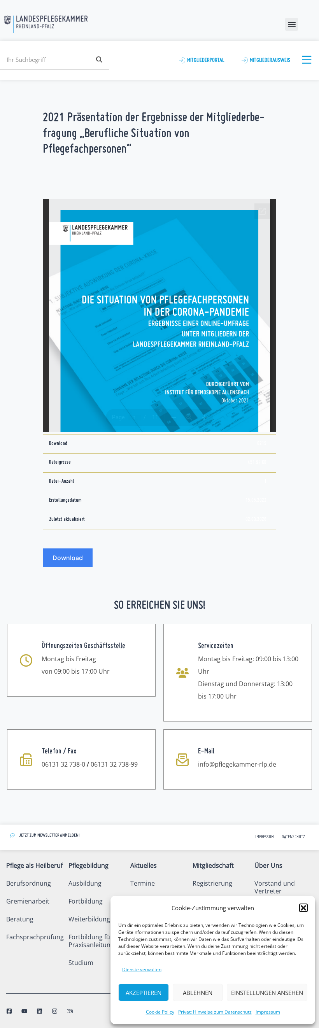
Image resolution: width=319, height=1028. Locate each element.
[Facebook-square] (9, 1011)
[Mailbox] (70, 1011)
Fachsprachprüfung (35, 937)
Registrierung (212, 883)
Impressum (268, 1012)
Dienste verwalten (141, 969)
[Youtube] (24, 1011)
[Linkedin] (39, 1011)
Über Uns (268, 865)
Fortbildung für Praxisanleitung (91, 941)
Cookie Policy (160, 1012)
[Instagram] (55, 1011)
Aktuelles (143, 865)
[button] (303, 908)
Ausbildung (85, 883)
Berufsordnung (28, 883)
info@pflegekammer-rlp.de (237, 764)
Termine (142, 883)
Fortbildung (85, 901)
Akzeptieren (143, 992)
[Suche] (99, 59)
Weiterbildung (89, 919)
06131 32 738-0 (63, 764)
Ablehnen (197, 992)
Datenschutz (293, 837)
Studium (80, 962)
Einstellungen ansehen (267, 992)
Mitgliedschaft (213, 865)
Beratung (19, 919)
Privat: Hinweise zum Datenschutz (215, 1012)
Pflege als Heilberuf (34, 865)
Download (68, 558)
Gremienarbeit (27, 901)
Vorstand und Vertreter (274, 887)
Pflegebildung (88, 865)
